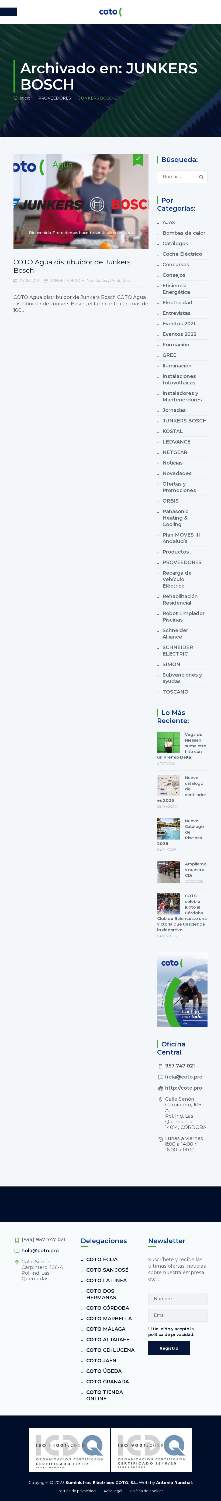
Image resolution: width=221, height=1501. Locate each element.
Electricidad (177, 303)
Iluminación (177, 366)
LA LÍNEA (106, 1281)
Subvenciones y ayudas (182, 678)
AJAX (169, 223)
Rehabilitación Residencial (180, 599)
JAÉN (101, 1361)
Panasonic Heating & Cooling (175, 518)
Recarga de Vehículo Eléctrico (177, 579)
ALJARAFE (107, 1340)
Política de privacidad (77, 1491)
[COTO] (110, 12)
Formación (176, 345)
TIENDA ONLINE (104, 1395)
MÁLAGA (105, 1329)
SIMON (171, 664)
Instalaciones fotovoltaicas (179, 379)
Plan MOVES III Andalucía (181, 538)
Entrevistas (177, 313)
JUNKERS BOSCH (67, 280)
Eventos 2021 (179, 324)
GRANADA (107, 1382)
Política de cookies (146, 1491)
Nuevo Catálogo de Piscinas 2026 (180, 832)
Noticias (173, 463)
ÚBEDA (104, 1371)
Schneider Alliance (175, 633)
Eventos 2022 (179, 334)
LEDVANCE (177, 442)
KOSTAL (173, 431)
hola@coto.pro (183, 1077)
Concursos (176, 265)
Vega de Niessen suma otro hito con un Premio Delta (181, 746)
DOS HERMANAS (101, 1294)
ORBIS (171, 501)
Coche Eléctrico (182, 254)
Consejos (174, 275)
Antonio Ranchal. (174, 1482)
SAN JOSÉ (107, 1270)
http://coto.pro (183, 1088)
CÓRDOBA (107, 1308)
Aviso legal (112, 1491)
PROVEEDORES (182, 562)
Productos (120, 280)
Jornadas (174, 410)
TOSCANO (175, 692)
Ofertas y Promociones (179, 487)
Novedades (97, 280)
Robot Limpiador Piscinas (184, 616)
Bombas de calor (184, 233)
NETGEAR (175, 452)
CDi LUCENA (110, 1350)
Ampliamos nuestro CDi (195, 869)
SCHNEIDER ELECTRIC (178, 650)
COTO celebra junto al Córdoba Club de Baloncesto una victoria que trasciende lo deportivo (182, 912)
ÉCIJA (102, 1260)
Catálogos (175, 244)
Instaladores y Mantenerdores (182, 396)
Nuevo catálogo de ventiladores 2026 (181, 789)
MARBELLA (109, 1319)
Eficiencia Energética (176, 289)
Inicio (24, 98)
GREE (169, 355)
